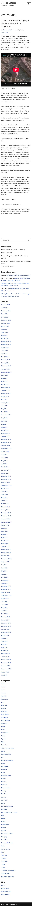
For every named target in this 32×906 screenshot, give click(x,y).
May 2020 (4, 335)
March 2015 (4, 430)
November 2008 (6, 663)
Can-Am (3, 708)
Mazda (3, 772)
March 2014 (4, 467)
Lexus (3, 763)
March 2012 (4, 540)
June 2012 (4, 531)
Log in (3, 885)
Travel (3, 867)
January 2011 (5, 583)
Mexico (3, 779)
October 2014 (5, 445)
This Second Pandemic (8, 266)
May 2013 (4, 497)
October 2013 (5, 482)
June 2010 (4, 605)
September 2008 (6, 669)
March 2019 (4, 357)
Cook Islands (5, 714)
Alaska (3, 690)
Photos (3, 821)
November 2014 (6, 442)
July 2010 (4, 602)
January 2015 (5, 436)
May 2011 (4, 571)
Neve (2, 904)
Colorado (4, 711)
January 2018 (5, 390)
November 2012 (6, 516)
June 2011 (4, 568)
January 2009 (5, 657)
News (3, 803)
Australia (3, 696)
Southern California (7, 843)
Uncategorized (5, 873)
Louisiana (4, 769)
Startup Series (5, 849)
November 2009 (6, 626)
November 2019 (6, 344)
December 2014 (6, 439)
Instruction (4, 745)
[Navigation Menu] (29, 3)
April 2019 (4, 354)
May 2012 (4, 534)
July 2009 (4, 638)
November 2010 (6, 589)
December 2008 (6, 660)
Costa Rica (4, 717)
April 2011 (4, 574)
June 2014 (4, 458)
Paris (2, 815)
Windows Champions (7, 876)
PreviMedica (5, 824)
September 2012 (6, 522)
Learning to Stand (6, 253)
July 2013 (4, 491)
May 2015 (4, 424)
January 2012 (5, 546)
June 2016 (4, 406)
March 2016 (4, 412)
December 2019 (6, 341)
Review (3, 827)
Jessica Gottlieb (7, 30)
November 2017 (6, 393)
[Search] (29, 240)
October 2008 (5, 666)
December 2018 (6, 366)
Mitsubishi (4, 785)
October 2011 (5, 556)
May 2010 (4, 608)
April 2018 (4, 381)
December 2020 (6, 320)
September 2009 (6, 632)
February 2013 (5, 507)
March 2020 (4, 338)
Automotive (4, 699)
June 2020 (4, 332)
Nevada (3, 797)
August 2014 (5, 452)
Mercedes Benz (6, 775)
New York (4, 800)
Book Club (4, 705)
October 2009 (5, 629)
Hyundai (3, 739)
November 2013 (6, 479)
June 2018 (4, 375)
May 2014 (4, 461)
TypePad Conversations (8, 870)
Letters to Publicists (7, 760)
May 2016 (4, 409)
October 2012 (5, 519)
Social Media (5, 840)
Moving (3, 791)
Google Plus (5, 733)
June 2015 (4, 421)
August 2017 (5, 396)
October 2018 (5, 369)
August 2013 (5, 488)
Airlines (3, 687)
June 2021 (4, 314)
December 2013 (6, 476)
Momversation (5, 788)
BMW (3, 702)
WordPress (16, 904)
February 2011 (5, 580)
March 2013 (4, 504)
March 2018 (4, 384)
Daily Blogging (5, 720)
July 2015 (4, 418)
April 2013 (4, 501)
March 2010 (4, 614)
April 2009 (4, 647)
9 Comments (4, 32)
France (3, 730)
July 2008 (4, 675)
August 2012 (5, 525)
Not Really (4, 809)
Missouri (3, 782)
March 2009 (4, 651)
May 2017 (4, 400)
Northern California (7, 806)
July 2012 (4, 528)
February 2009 (5, 654)
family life (4, 723)
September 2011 (6, 559)
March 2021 (4, 317)
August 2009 (5, 635)
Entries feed (5, 888)
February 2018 (5, 387)
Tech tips (4, 855)
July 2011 (4, 565)
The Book (4, 861)
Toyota (3, 864)
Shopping (4, 837)
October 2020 (5, 323)
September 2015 (6, 415)
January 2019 (5, 363)
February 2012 (5, 543)
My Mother (4, 794)
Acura (3, 684)
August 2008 (5, 672)
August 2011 (5, 562)
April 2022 (4, 308)
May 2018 (4, 378)
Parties (3, 818)
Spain (3, 846)
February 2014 (5, 470)
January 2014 (5, 473)
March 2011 (4, 577)
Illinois (3, 742)
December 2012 (6, 513)
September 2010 (6, 595)
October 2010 (5, 592)
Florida (3, 727)
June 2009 (4, 641)
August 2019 (5, 348)
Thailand (3, 858)
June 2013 (4, 494)
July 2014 (4, 455)
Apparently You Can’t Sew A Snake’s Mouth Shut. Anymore (15, 23)
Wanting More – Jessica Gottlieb (11, 294)
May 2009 (4, 644)
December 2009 (6, 623)
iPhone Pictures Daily (7, 748)
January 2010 (5, 620)
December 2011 (6, 549)
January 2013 (5, 510)
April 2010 (4, 611)
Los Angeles (5, 766)
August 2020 (5, 326)
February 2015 (5, 433)
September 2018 (6, 372)
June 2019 (4, 351)
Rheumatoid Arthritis (7, 834)
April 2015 (4, 427)
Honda (3, 736)
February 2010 (5, 617)
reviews (3, 831)
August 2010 (5, 599)
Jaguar (3, 751)
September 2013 (6, 485)
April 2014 (4, 464)
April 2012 (4, 537)
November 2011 (6, 553)
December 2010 (6, 586)
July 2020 (4, 329)
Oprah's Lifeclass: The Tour (9, 812)
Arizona (3, 693)
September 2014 (6, 448)
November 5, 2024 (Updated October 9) (13, 250)
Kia (2, 757)
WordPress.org (5, 894)
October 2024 (5, 305)
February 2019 (5, 360)
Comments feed (6, 891)
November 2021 (6, 311)
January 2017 (5, 403)
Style (2, 852)
